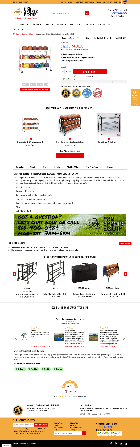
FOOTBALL (48, 25)
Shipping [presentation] (33, 167)
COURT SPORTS (103, 25)
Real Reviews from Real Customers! (70, 323)
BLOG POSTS (117, 2)
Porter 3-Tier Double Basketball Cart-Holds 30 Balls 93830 (27, 295)
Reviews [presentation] (110, 167)
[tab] (20, 166)
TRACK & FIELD (73, 25)
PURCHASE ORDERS (89, 2)
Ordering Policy (58, 423)
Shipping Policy (74, 423)
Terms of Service (58, 427)
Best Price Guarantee (75, 427)
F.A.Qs (55, 430)
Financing (72, 430)
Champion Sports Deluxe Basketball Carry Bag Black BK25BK (84, 295)
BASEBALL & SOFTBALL (19, 25)
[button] (16, 338)
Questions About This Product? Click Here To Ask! (35, 89)
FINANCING (98, 2)
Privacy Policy (57, 425)
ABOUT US (63, 2)
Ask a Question (126, 243)
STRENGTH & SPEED (19, 29)
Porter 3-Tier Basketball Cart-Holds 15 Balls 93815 (55, 295)
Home (17, 34)
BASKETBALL (35, 25)
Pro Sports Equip (21, 443)
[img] (70, 321)
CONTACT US (71, 2)
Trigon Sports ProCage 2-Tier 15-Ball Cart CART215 (113, 295)
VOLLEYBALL (60, 25)
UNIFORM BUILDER (107, 2)
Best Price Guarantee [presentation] (93, 167)
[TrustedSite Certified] (103, 433)
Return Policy (73, 425)
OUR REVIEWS (79, 2)
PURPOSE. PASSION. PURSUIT (20, 2)
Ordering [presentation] (57, 167)
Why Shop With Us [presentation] (73, 167)
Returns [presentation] (45, 167)
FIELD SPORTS (88, 25)
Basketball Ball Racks (27, 34)
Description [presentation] (20, 167)
